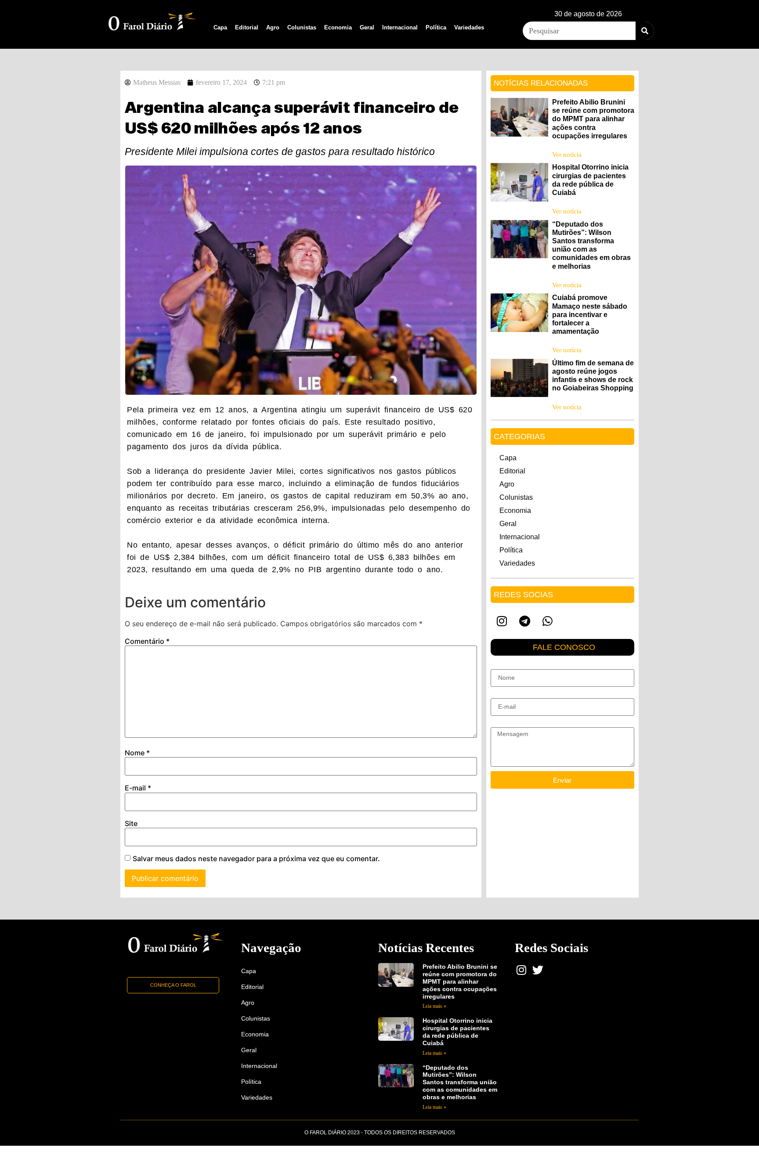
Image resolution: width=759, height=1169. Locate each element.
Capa (220, 27)
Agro (272, 27)
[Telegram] (524, 621)
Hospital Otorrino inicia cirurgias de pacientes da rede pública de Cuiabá (457, 1031)
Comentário (147, 641)
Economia (338, 27)
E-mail (138, 787)
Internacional (400, 27)
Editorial (246, 27)
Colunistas (301, 27)
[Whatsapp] (547, 621)
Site (131, 823)
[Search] (645, 31)
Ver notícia (567, 154)
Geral (367, 27)
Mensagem (506, 723)
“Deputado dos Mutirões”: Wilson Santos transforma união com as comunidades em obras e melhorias (460, 1082)
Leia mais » (434, 1006)
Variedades (469, 27)
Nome (137, 752)
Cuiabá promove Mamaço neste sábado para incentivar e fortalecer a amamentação (589, 314)
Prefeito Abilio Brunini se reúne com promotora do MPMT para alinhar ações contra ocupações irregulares (593, 119)
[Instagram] (502, 621)
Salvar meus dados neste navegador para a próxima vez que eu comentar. (256, 858)
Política (436, 27)
